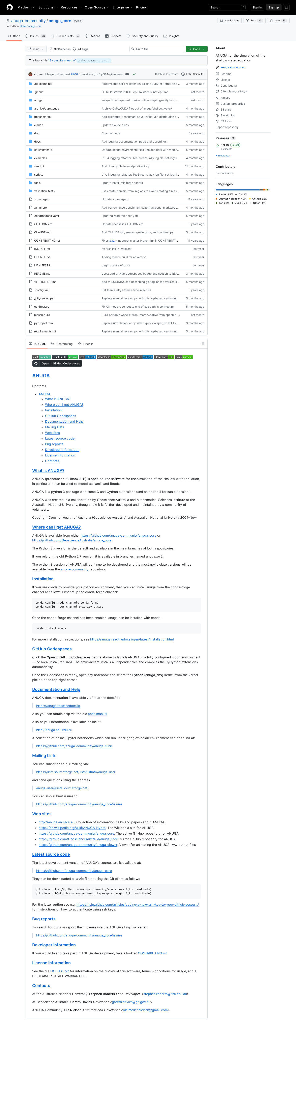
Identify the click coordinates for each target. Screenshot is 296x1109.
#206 (74, 74)
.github (38, 92)
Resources (69, 7)
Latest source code (60, 438)
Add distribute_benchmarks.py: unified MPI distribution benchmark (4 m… (150, 116)
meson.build (42, 315)
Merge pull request (57, 74)
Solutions (46, 7)
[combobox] (158, 49)
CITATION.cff (43, 224)
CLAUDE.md (42, 232)
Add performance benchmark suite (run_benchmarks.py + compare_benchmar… (154, 207)
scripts (38, 174)
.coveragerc (42, 199)
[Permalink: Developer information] (29, 945)
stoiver (39, 74)
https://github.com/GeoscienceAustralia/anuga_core (71, 540)
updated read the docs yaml (120, 215)
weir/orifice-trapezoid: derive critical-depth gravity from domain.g (145, 100)
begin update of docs (116, 265)
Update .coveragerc (115, 199)
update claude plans (115, 125)
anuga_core (60, 20)
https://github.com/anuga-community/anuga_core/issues (79, 804)
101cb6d (160, 74)
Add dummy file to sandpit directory (125, 166)
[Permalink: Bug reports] (29, 919)
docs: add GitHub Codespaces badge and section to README (142, 273)
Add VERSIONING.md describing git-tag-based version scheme (144, 281)
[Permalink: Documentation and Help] (29, 689)
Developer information (62, 450)
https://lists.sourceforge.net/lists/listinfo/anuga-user (75, 772)
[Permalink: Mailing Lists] (29, 756)
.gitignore (40, 207)
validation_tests (44, 191)
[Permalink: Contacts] (29, 985)
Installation (53, 410)
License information (60, 455)
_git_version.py (44, 298)
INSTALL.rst (42, 248)
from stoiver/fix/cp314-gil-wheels (101, 74)
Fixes (105, 240)
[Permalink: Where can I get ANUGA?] (29, 527)
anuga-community (28, 20)
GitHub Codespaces (60, 416)
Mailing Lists (54, 427)
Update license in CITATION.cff (122, 224)
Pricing (141, 7)
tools (37, 182)
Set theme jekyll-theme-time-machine (126, 290)
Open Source (95, 7)
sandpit (39, 166)
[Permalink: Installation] (29, 579)
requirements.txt (45, 331)
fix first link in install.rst (116, 248)
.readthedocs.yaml (46, 215)
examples (40, 158)
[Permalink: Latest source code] (29, 854)
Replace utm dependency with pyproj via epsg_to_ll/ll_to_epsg (142, 323)
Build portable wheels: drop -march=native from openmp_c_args (144, 315)
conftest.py (41, 306)
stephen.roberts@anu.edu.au (165, 994)
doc (36, 133)
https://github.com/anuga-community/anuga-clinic (74, 746)
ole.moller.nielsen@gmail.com (145, 1010)
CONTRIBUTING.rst (47, 240)
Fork (256, 20)
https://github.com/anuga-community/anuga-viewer (78, 845)
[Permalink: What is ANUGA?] (29, 471)
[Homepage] (9, 7)
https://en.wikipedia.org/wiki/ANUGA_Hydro (72, 828)
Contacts (52, 461)
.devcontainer (43, 83)
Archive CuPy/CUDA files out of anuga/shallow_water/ (137, 108)
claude (38, 125)
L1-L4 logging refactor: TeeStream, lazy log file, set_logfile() (141, 158)
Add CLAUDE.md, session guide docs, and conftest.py (138, 232)
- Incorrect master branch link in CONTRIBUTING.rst (149, 240)
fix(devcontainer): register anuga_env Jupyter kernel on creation (144, 83)
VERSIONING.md (45, 281)
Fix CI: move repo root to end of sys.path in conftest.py (138, 306)
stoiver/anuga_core (30, 26)
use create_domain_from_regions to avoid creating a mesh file (142, 191)
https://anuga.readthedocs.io (58, 706)
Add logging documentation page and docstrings (134, 141)
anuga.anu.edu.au (232, 67)
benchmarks (42, 116)
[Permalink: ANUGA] (29, 375)
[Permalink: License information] (29, 963)
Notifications (232, 20)
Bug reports (54, 444)
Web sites (52, 433)
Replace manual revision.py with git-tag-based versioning (140, 298)
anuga (38, 100)
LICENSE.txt (42, 257)
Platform (24, 7)
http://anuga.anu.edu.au (54, 730)
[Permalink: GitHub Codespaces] (29, 649)
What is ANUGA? (57, 399)
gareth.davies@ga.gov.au (131, 1002)
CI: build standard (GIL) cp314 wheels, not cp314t (135, 92)
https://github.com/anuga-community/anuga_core (118, 535)
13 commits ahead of (62, 60)
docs (37, 141)
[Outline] (202, 343)
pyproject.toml (43, 323)
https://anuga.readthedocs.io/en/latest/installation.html (132, 639)
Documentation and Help (64, 421)
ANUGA (41, 376)
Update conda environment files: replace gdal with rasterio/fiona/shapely (150, 149)
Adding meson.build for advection (124, 257)
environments (43, 149)
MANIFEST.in (42, 265)
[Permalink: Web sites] (29, 814)
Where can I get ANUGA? (64, 404)
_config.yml (41, 290)
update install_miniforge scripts (122, 182)
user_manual (97, 714)
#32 (112, 240)
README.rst (42, 273)
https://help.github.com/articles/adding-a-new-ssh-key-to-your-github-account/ (138, 904)
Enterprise (121, 7)
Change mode (111, 133)
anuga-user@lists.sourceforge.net (61, 788)
